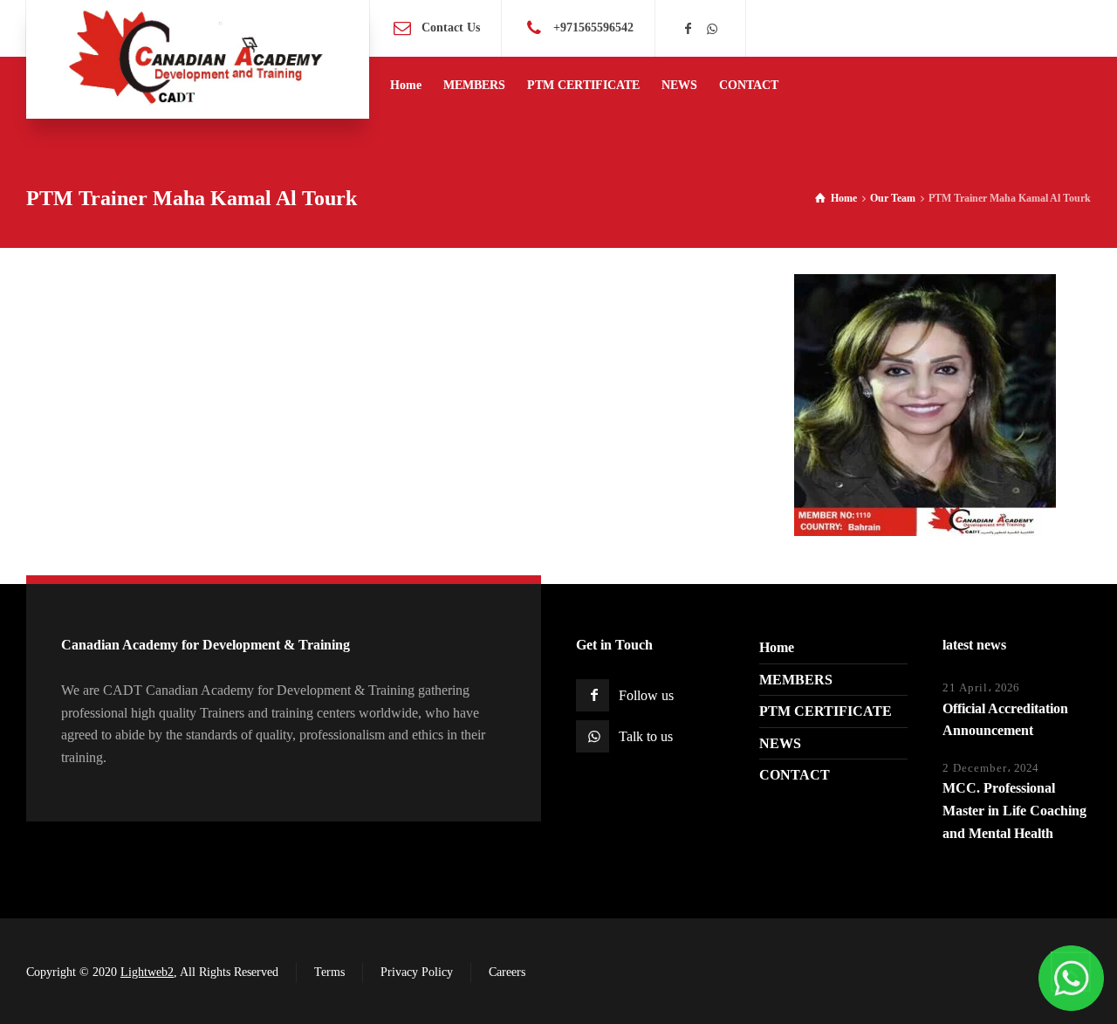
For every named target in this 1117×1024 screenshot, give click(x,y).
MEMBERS (796, 679)
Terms (329, 972)
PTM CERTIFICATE (825, 711)
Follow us (646, 695)
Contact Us (450, 27)
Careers (507, 972)
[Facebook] (688, 29)
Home (776, 647)
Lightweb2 (147, 972)
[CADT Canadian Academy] (197, 59)
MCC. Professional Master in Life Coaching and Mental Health (1014, 810)
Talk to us (646, 736)
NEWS (780, 743)
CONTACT (794, 774)
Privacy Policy (416, 972)
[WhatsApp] (712, 29)
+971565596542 (593, 27)
